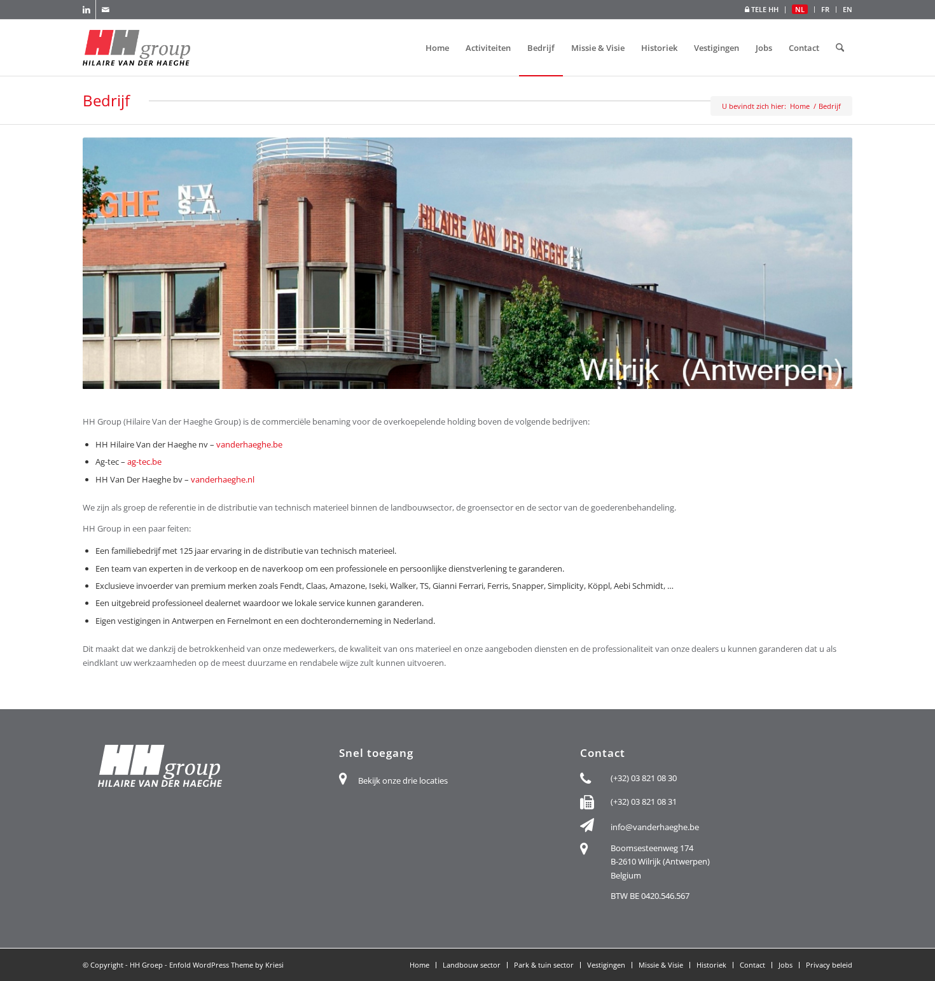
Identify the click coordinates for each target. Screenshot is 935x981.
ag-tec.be (144, 461)
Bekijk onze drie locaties (403, 780)
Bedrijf (106, 100)
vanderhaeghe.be (249, 444)
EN (847, 9)
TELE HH (764, 9)
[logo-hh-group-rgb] (136, 48)
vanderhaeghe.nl (222, 479)
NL (800, 9)
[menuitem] (762, 9)
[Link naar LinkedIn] (86, 9)
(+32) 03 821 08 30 (644, 778)
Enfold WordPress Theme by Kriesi (226, 965)
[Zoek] (840, 48)
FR (825, 9)
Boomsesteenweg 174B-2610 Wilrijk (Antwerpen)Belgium (660, 861)
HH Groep (146, 965)
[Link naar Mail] (105, 9)
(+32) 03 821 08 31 (644, 801)
